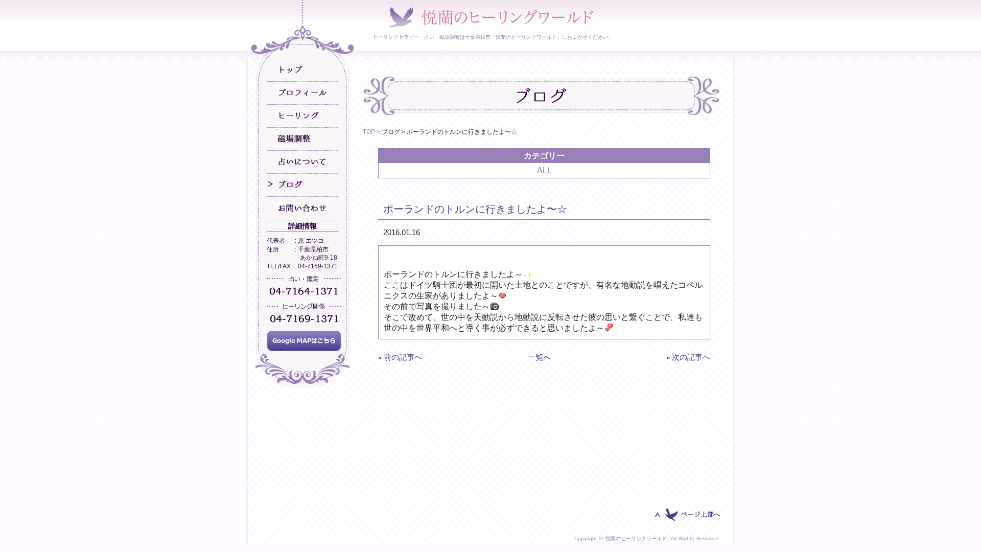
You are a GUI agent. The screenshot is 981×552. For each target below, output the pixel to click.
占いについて (302, 162)
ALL (544, 170)
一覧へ (539, 357)
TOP (369, 131)
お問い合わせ (302, 208)
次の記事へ (691, 357)
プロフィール (302, 93)
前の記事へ (403, 357)
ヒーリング (302, 116)
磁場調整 (302, 139)
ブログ (302, 185)
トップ (302, 70)
